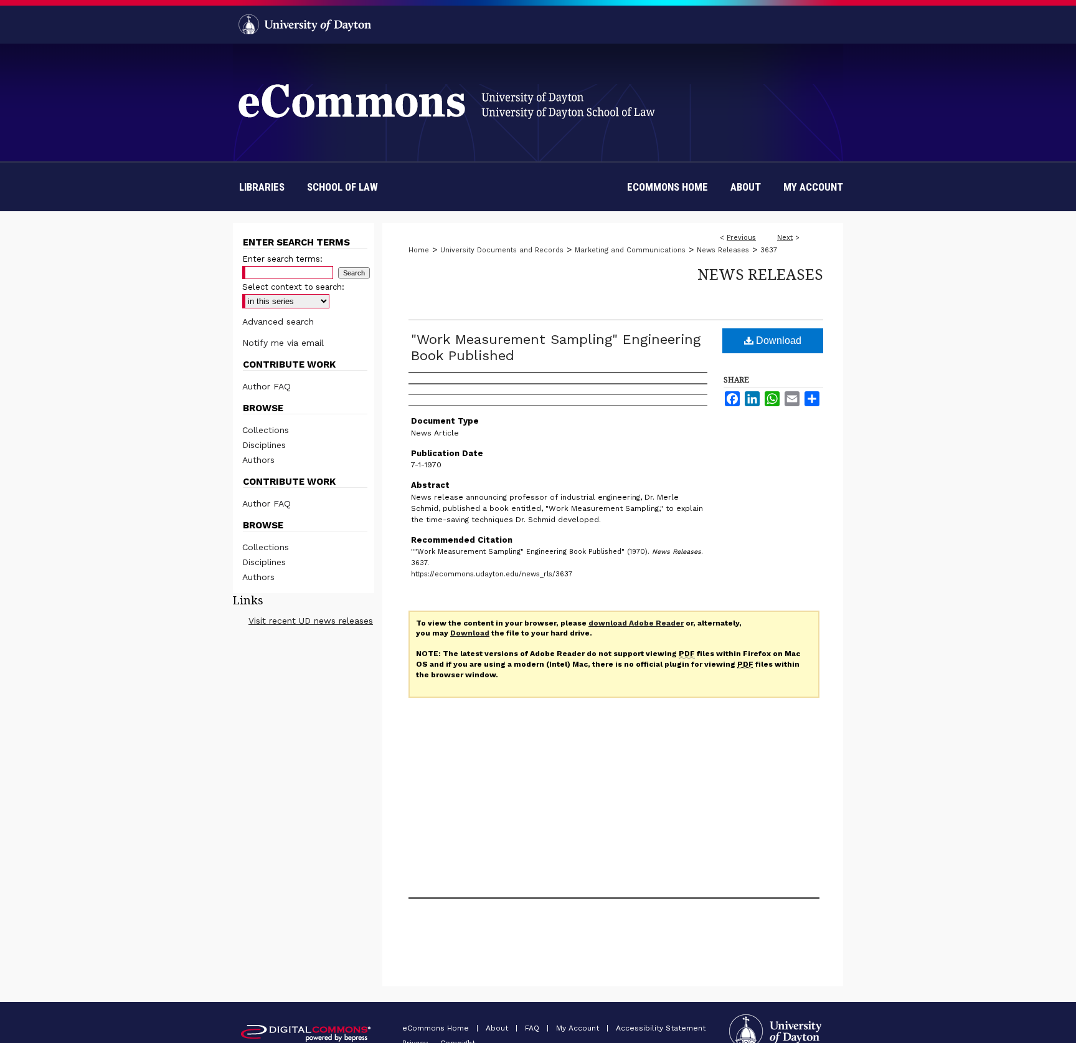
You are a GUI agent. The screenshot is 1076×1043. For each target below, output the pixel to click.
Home (418, 250)
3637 (768, 250)
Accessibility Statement (661, 1028)
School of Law (342, 187)
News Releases (723, 250)
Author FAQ (266, 386)
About (498, 1028)
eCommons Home (436, 1028)
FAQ (533, 1028)
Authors (258, 460)
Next (785, 238)
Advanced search (278, 321)
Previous (741, 238)
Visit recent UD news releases (310, 621)
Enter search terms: (282, 259)
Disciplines (264, 445)
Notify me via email (283, 343)
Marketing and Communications (630, 250)
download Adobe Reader (636, 623)
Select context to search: (293, 287)
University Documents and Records (502, 250)
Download (777, 340)
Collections (265, 430)
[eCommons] (538, 81)
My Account (579, 1028)
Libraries (262, 187)
